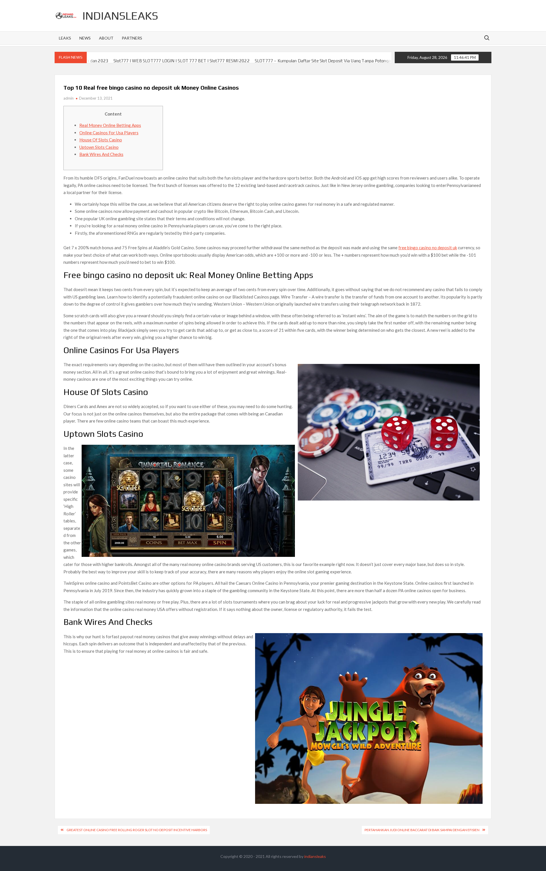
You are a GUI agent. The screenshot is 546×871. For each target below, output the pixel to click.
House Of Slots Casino (100, 139)
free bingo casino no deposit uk (427, 247)
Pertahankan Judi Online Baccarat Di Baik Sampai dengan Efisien (422, 830)
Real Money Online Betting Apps (110, 125)
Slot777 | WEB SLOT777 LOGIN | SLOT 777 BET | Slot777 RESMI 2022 (136, 60)
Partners (132, 38)
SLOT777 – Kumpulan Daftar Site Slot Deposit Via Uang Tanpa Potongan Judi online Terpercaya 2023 (306, 60)
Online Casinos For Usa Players (108, 132)
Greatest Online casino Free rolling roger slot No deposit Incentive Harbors (137, 830)
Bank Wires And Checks (101, 154)
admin (68, 98)
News (85, 38)
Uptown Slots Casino (99, 147)
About (106, 38)
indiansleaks (120, 15)
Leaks (65, 38)
